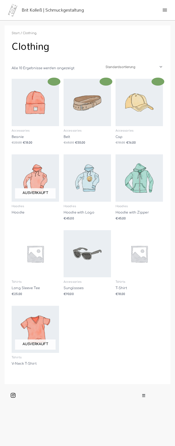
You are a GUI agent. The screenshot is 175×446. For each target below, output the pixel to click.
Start (16, 33)
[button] (144, 395)
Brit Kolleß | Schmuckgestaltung (53, 10)
